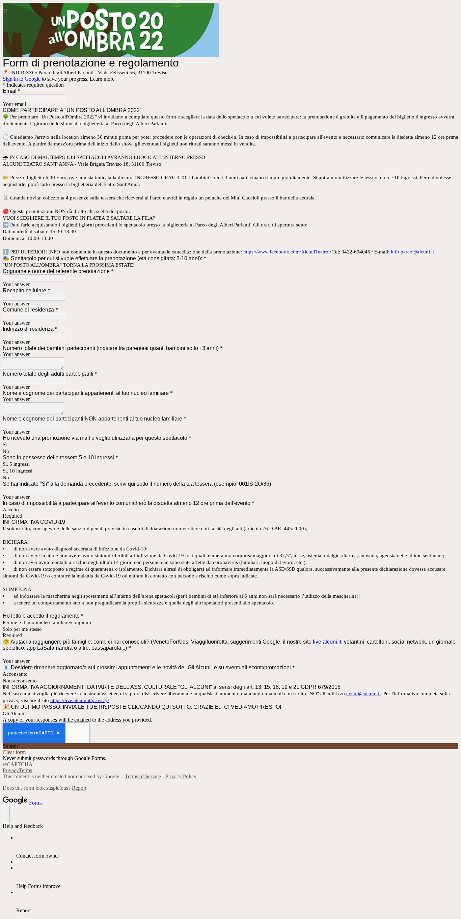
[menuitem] (237, 847)
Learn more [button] (102, 79)
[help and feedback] (6, 814)
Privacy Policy (180, 776)
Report (79, 788)
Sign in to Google (21, 79)
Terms (25, 770)
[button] (230, 746)
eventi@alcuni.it (363, 693)
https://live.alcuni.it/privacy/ (79, 700)
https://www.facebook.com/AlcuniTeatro (285, 251)
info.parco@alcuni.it (412, 251)
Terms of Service (143, 776)
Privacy (11, 770)
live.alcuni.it (327, 642)
